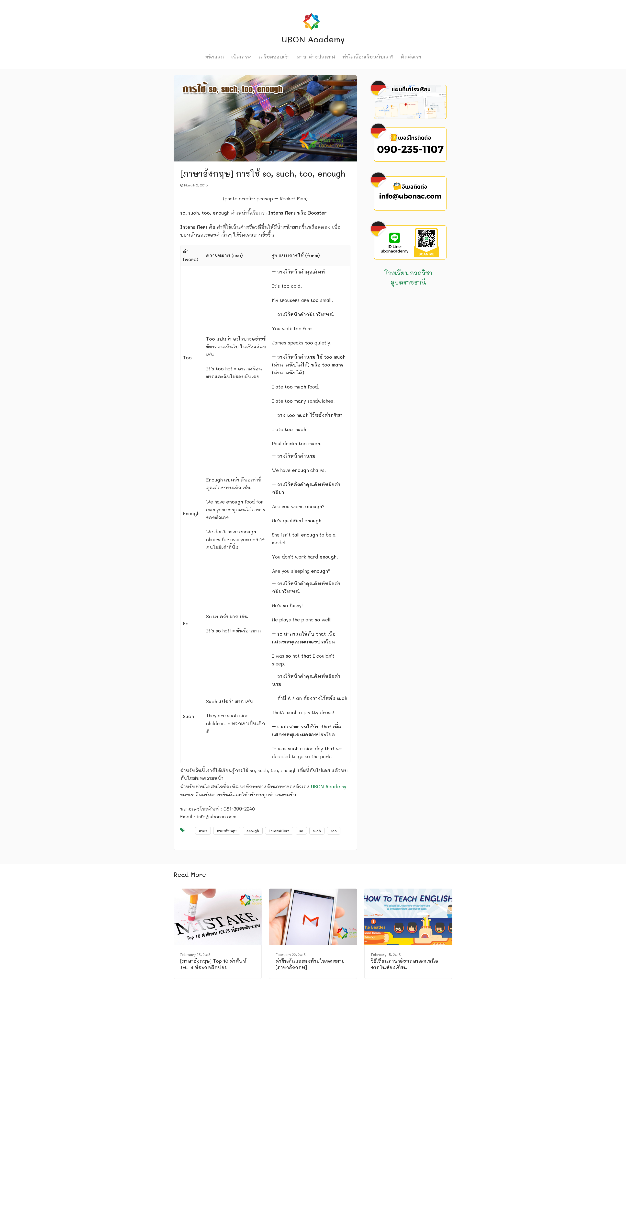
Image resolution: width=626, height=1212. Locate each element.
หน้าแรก (214, 57)
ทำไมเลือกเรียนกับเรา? (367, 57)
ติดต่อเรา (411, 57)
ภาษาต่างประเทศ (316, 57)
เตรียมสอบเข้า (274, 57)
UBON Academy (328, 786)
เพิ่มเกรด (241, 57)
